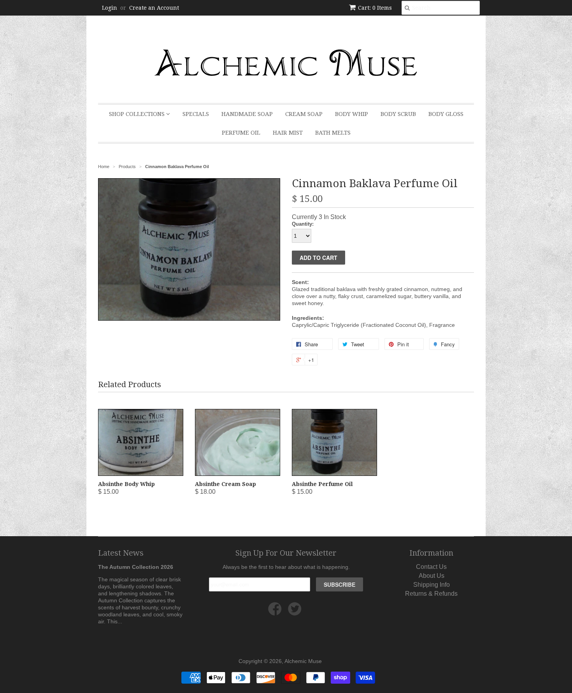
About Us (431, 575)
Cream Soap (304, 114)
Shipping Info (431, 584)
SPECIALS (195, 114)
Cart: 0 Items (375, 8)
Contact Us (431, 566)
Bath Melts (333, 132)
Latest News (121, 553)
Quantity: (303, 224)
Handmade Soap (247, 114)
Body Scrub (398, 114)
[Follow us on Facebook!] (276, 612)
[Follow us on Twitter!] (296, 612)
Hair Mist (288, 132)
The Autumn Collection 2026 (135, 567)
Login (109, 8)
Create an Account (154, 8)
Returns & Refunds (431, 593)
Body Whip (351, 114)
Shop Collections (137, 114)
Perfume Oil (241, 132)
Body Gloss (445, 114)
